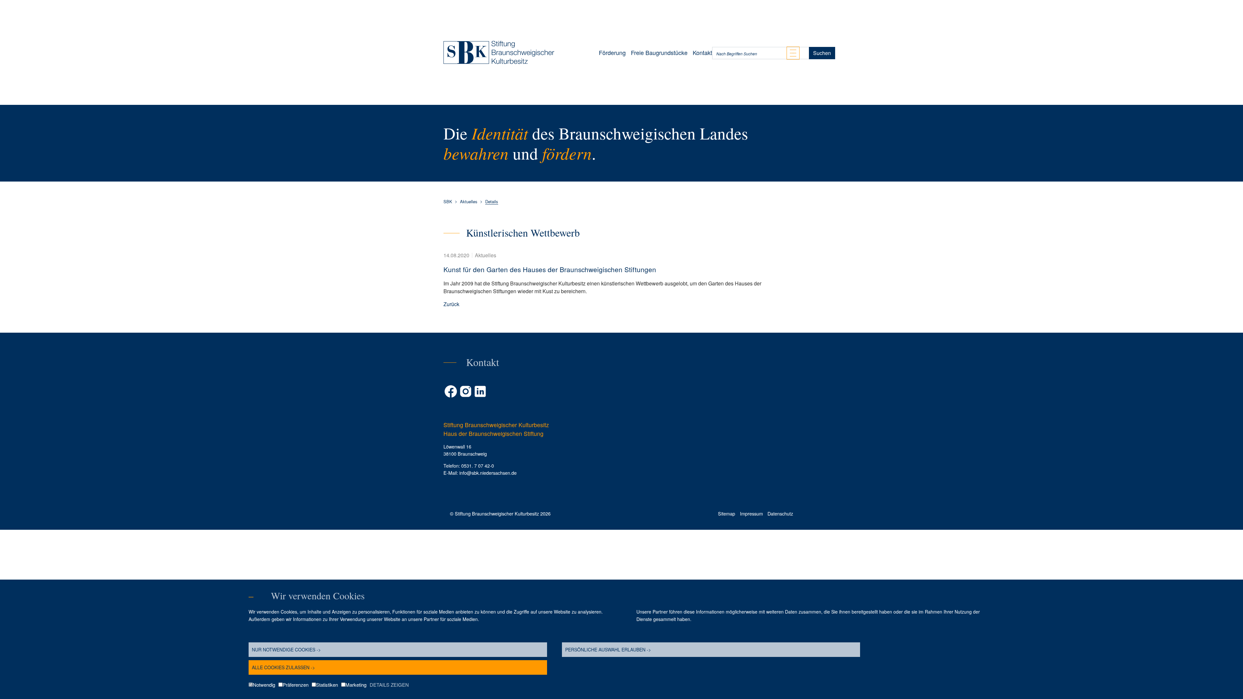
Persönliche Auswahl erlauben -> (608, 649)
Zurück (451, 304)
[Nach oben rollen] (1229, 523)
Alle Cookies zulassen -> (283, 667)
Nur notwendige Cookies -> (286, 649)
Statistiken (327, 684)
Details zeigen (389, 684)
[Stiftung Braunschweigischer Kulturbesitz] (498, 52)
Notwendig (264, 684)
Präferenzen (295, 684)
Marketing (355, 684)
